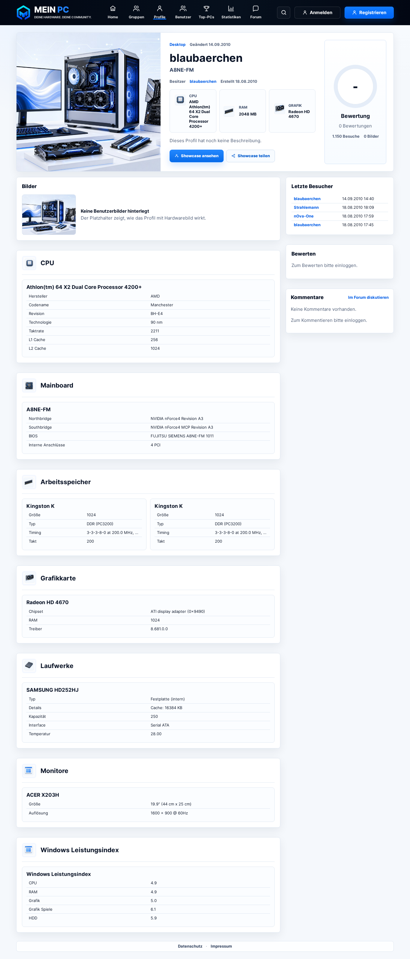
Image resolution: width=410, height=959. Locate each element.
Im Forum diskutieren (368, 297)
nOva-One (304, 216)
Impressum (221, 946)
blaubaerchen (203, 81)
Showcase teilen (254, 155)
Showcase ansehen (200, 155)
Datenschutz (190, 946)
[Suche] (283, 13)
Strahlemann (306, 207)
